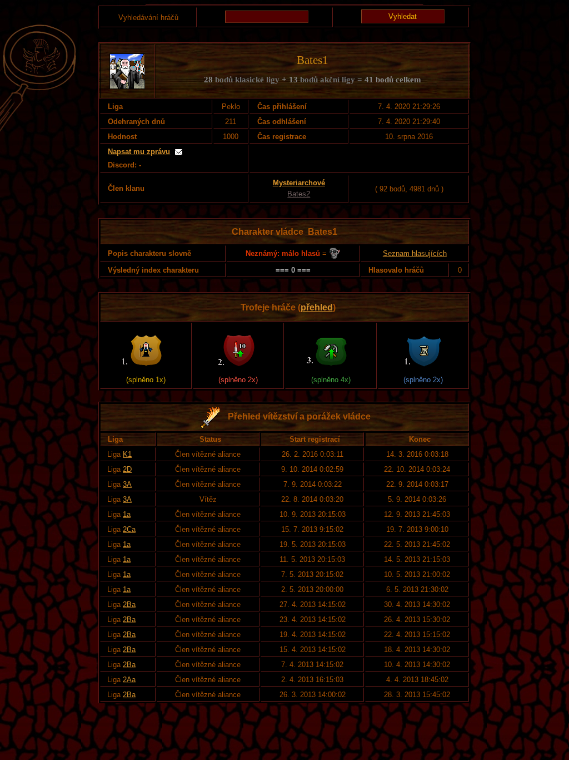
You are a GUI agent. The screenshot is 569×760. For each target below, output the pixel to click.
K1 (127, 454)
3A (127, 484)
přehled (317, 307)
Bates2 (298, 194)
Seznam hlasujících (415, 253)
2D (127, 469)
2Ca (129, 529)
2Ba (129, 604)
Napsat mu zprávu (139, 151)
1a (127, 514)
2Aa (129, 679)
